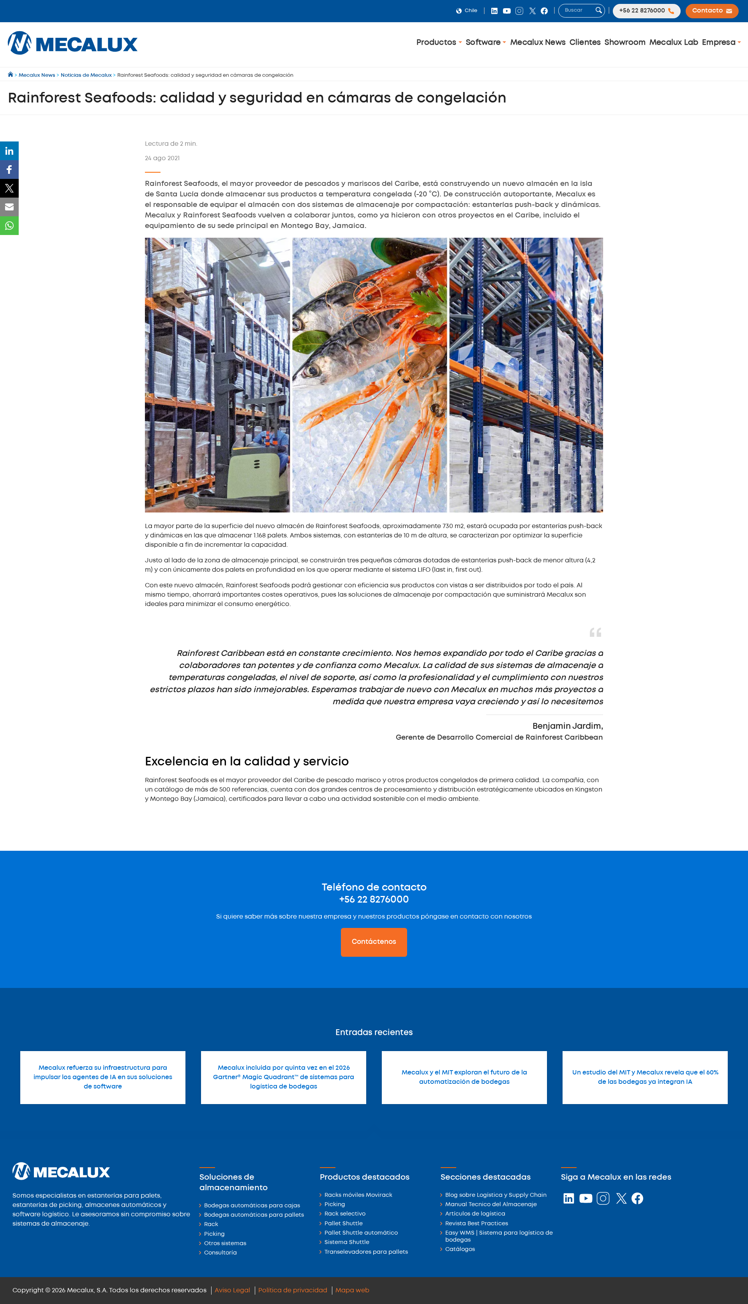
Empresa (719, 42)
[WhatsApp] (9, 225)
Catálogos (460, 1249)
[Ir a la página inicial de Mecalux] (11, 75)
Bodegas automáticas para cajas (252, 1206)
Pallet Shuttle (344, 1223)
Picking (214, 1234)
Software (484, 42)
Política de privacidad (292, 1290)
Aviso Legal (232, 1290)
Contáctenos (374, 942)
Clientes (585, 42)
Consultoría (220, 1253)
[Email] (9, 207)
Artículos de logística (475, 1214)
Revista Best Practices (476, 1223)
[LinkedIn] (9, 150)
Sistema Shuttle (347, 1242)
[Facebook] (9, 169)
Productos (437, 42)
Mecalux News (538, 42)
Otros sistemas (225, 1243)
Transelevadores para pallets (366, 1252)
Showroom (625, 42)
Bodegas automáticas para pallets (254, 1215)
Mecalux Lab (674, 42)
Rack (211, 1224)
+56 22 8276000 (374, 900)
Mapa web (352, 1290)
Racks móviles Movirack (358, 1195)
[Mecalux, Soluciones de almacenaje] (73, 57)
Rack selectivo (345, 1214)
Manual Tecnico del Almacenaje (491, 1204)
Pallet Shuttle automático (361, 1233)
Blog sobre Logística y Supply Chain (496, 1195)
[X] (9, 188)
